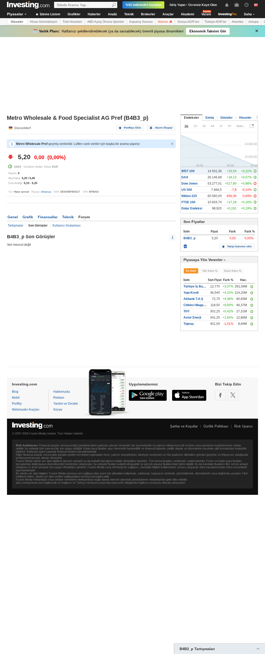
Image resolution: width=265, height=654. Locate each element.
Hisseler (17, 22)
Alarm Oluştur (164, 127)
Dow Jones (189, 183)
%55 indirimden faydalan (144, 5)
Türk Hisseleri (72, 22)
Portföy (17, 403)
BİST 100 (188, 171)
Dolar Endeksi (191, 208)
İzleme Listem (49, 14)
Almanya (46, 191)
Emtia (209, 117)
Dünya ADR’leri (188, 22)
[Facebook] (220, 395)
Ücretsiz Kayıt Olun (202, 5)
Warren (163, 22)
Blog (15, 391)
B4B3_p (189, 238)
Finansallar (47, 217)
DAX (184, 177)
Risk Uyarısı (243, 426)
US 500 (186, 190)
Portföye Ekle (132, 127)
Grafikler (74, 14)
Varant (206, 14)
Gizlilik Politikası (216, 426)
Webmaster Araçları (25, 409)
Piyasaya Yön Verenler (203, 260)
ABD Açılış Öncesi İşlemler (105, 22)
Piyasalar (15, 14)
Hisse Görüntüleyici (43, 22)
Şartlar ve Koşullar (184, 426)
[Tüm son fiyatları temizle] (185, 245)
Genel (13, 217)
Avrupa (253, 22)
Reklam (58, 397)
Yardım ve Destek (65, 403)
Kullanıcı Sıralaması (66, 225)
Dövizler (226, 117)
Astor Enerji (192, 317)
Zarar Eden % (232, 270)
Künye (57, 409)
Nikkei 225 (189, 196)
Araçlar (168, 14)
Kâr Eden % (210, 270)
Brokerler (148, 14)
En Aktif (191, 270)
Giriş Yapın (177, 5)
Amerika (237, 22)
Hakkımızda (61, 391)
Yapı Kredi (190, 292)
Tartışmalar (15, 225)
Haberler (94, 14)
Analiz (112, 14)
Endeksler (191, 117)
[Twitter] (233, 395)
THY (186, 311)
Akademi (187, 14)
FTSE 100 (188, 202)
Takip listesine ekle (239, 246)
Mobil (16, 397)
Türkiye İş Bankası (197, 286)
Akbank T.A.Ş (193, 299)
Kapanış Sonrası (141, 22)
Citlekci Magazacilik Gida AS (204, 305)
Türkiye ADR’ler (215, 22)
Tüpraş (188, 324)
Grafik (28, 217)
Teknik (129, 14)
